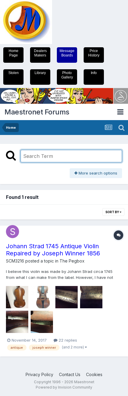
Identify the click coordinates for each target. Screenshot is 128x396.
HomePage (13, 53)
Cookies (94, 374)
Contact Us (69, 374)
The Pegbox (72, 260)
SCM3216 (15, 260)
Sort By (112, 212)
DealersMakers (40, 53)
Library (40, 73)
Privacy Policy (39, 374)
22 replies (67, 340)
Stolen (13, 73)
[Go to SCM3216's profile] (12, 231)
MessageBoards (67, 53)
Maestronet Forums (36, 112)
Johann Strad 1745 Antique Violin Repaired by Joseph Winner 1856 (53, 250)
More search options (97, 173)
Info (94, 73)
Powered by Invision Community (64, 387)
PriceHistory (93, 53)
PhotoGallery (67, 75)
